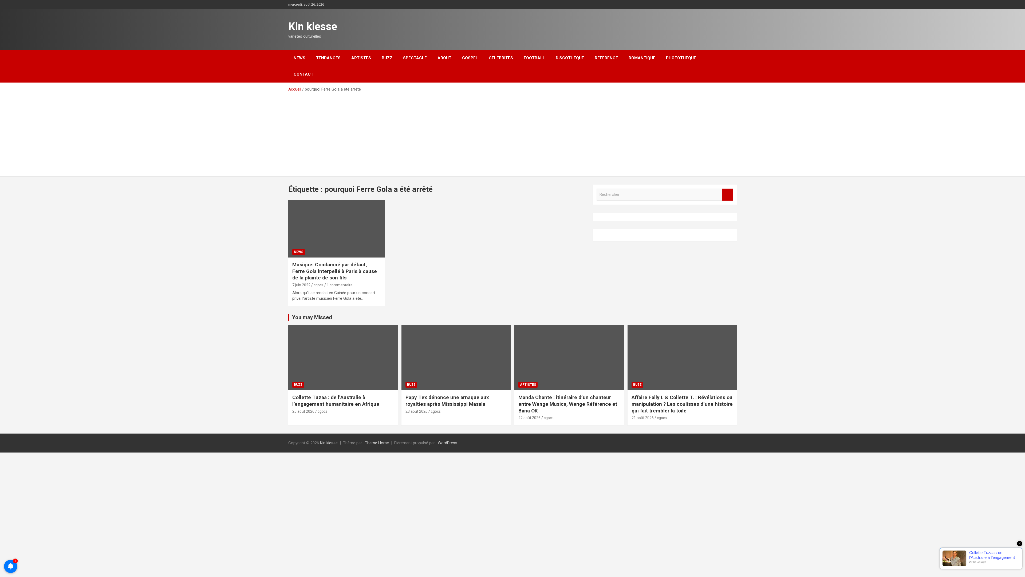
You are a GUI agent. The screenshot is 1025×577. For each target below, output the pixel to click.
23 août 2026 (416, 411)
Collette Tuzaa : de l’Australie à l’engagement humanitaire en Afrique (335, 400)
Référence (606, 58)
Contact (303, 74)
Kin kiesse (312, 26)
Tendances (328, 58)
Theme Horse (377, 442)
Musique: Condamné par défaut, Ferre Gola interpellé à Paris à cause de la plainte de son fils (334, 271)
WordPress (447, 442)
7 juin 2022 (301, 285)
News (299, 58)
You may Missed (312, 317)
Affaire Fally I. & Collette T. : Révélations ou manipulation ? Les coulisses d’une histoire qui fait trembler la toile (682, 404)
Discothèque (570, 58)
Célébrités (501, 58)
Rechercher (727, 195)
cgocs (319, 285)
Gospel (470, 58)
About (444, 58)
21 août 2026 (643, 418)
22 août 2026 (529, 418)
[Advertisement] (512, 132)
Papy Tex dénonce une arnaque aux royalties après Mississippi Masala (447, 400)
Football (534, 58)
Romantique (642, 58)
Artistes (361, 58)
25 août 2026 (303, 411)
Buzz (387, 58)
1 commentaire (340, 285)
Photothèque (681, 58)
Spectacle (415, 58)
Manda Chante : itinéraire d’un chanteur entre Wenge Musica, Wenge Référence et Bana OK (567, 404)
